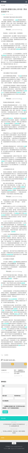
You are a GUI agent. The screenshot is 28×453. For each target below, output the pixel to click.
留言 (4, 386)
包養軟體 (22, 187)
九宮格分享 (3, 370)
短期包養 (18, 49)
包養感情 (4, 55)
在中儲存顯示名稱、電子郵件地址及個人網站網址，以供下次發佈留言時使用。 (14, 407)
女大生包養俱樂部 (13, 299)
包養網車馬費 (9, 254)
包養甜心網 (16, 314)
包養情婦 (13, 231)
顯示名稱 (5, 395)
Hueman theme (21, 448)
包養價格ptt (10, 190)
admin (3, 14)
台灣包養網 (6, 323)
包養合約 (11, 118)
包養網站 (18, 92)
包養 (20, 76)
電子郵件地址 (17, 395)
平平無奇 (3, 2)
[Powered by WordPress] (9, 448)
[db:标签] (6, 355)
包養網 (16, 20)
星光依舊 (3, 5)
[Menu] (26, 2)
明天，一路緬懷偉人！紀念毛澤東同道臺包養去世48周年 (19, 372)
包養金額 (24, 118)
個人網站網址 (6, 400)
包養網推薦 (14, 310)
